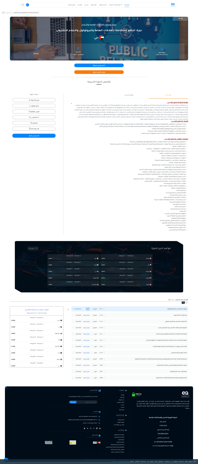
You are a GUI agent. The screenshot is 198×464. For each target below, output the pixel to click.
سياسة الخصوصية (120, 442)
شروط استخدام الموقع (119, 435)
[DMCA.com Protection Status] (137, 394)
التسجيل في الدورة (34, 136)
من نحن (86, 5)
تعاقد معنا (94, 5)
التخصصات (122, 397)
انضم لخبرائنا (71, 5)
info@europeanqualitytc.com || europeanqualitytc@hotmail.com (82, 420)
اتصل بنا (122, 407)
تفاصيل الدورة (87, 309)
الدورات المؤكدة (120, 422)
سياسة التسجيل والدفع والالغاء (117, 445)
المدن (7, 12)
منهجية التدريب (128, 95)
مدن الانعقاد (102, 5)
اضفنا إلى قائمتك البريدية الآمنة (117, 449)
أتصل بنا (80, 5)
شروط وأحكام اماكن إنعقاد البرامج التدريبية (115, 447)
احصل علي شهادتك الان (119, 425)
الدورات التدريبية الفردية (119, 437)
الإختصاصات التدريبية (114, 5)
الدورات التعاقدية (120, 402)
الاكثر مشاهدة (121, 420)
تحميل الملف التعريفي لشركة (117, 452)
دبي (11, 12)
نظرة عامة (168, 95)
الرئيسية (127, 5)
